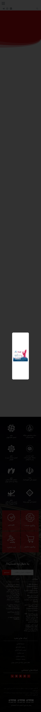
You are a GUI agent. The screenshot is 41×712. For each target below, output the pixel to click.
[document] (20, 356)
